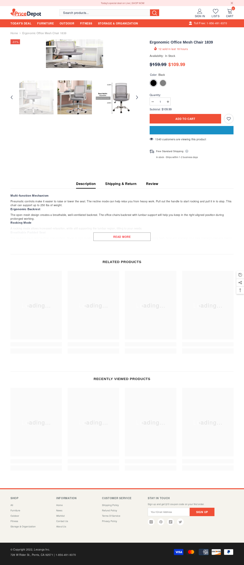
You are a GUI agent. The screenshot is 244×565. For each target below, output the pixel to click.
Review (152, 183)
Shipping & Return (120, 183)
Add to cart (185, 119)
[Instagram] (151, 521)
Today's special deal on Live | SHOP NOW (122, 3)
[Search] (109, 12)
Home (14, 33)
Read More (122, 237)
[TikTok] (170, 521)
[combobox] (104, 12)
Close (232, 3)
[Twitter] (180, 521)
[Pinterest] (160, 521)
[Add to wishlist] (229, 118)
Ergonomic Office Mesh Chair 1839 (181, 42)
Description (86, 183)
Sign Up (202, 512)
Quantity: (155, 95)
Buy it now (192, 130)
